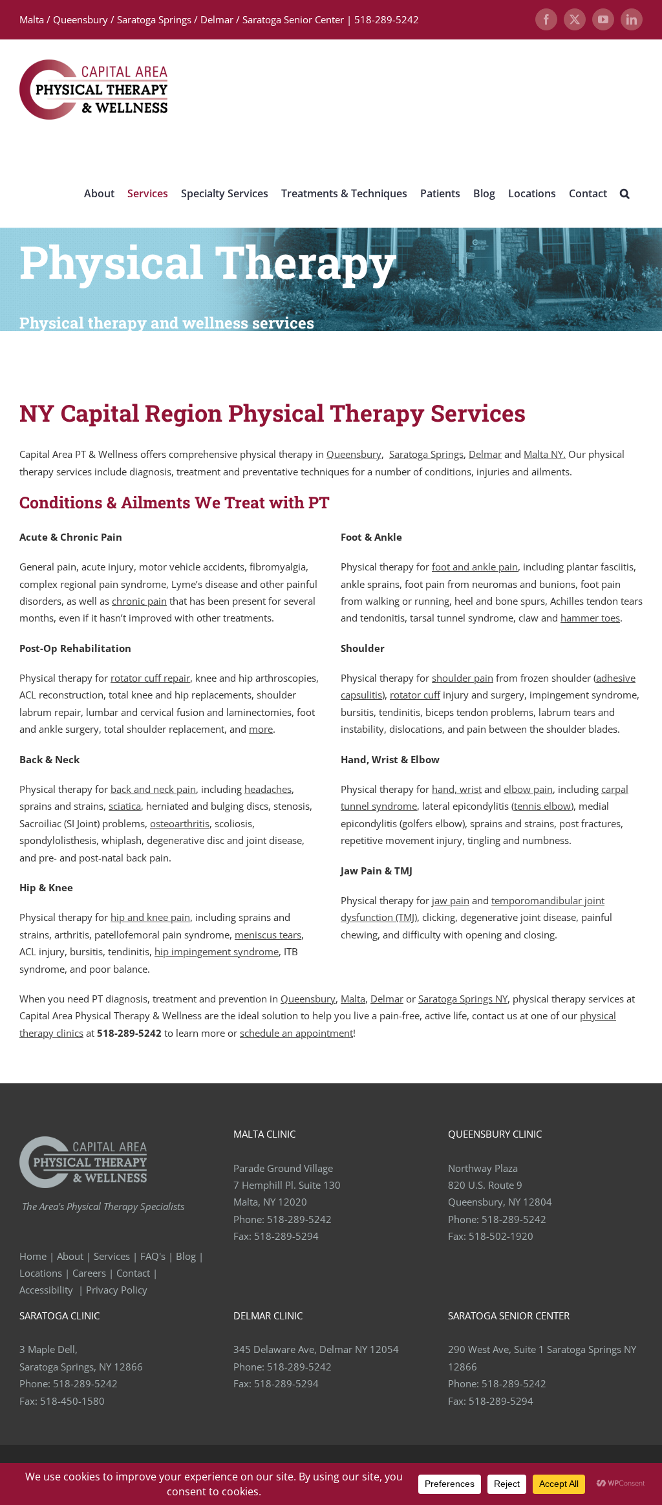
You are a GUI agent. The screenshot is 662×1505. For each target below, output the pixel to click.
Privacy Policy (118, 1289)
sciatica (125, 805)
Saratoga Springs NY (462, 998)
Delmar (485, 454)
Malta (353, 998)
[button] (625, 193)
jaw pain (450, 900)
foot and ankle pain (475, 566)
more (261, 728)
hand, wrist (457, 789)
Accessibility (47, 1289)
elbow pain (528, 789)
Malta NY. (545, 454)
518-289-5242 (299, 1219)
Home (33, 1256)
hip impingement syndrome (217, 951)
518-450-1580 (72, 1400)
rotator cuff (415, 694)
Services (112, 1256)
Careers (89, 1272)
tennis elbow (542, 805)
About (70, 1256)
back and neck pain (153, 789)
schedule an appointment (296, 1032)
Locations (40, 1272)
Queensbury (353, 454)
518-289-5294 (286, 1235)
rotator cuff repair (150, 677)
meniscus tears (268, 934)
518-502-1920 (501, 1235)
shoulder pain (462, 677)
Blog (186, 1256)
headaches (268, 789)
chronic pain (139, 600)
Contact (133, 1272)
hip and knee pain (150, 917)
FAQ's (153, 1256)
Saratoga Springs (426, 454)
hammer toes (590, 617)
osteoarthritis (179, 823)
